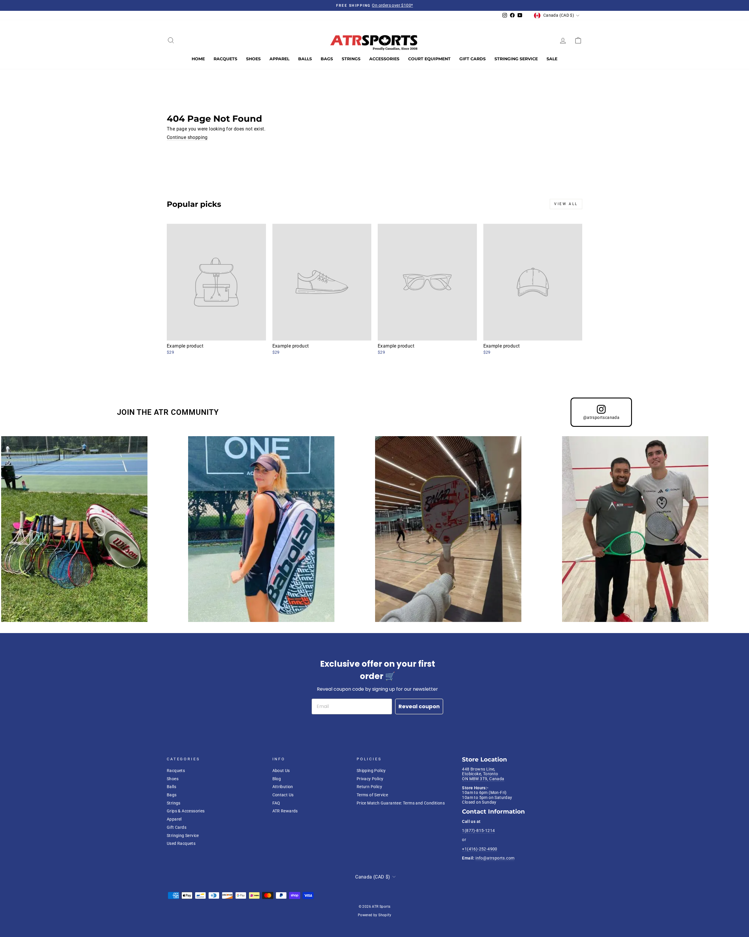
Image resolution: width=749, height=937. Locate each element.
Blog (276, 778)
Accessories (384, 58)
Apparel (279, 58)
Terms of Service (372, 794)
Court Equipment (429, 58)
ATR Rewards (285, 811)
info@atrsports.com (494, 858)
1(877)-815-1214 (478, 830)
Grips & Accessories (186, 811)
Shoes (253, 58)
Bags (327, 58)
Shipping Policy (371, 770)
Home (198, 58)
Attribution (282, 786)
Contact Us (283, 794)
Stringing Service (516, 58)
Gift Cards (472, 58)
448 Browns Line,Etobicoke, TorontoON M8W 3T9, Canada (483, 774)
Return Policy (369, 786)
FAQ (276, 803)
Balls (305, 58)
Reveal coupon (419, 706)
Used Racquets (181, 843)
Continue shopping (187, 137)
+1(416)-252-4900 (479, 849)
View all (566, 204)
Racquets (225, 58)
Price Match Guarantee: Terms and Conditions (401, 803)
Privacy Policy (370, 778)
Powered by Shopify (374, 915)
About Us (281, 770)
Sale (552, 58)
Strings (351, 58)
